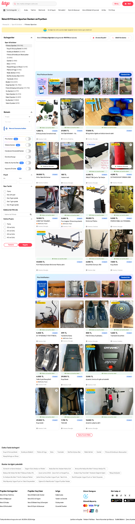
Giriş (116, 4)
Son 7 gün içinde (12, 201)
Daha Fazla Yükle (84, 435)
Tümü (9, 191)
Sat (129, 4)
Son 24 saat (11, 195)
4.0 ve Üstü (11, 234)
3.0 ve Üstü (11, 227)
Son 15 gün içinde (13, 205)
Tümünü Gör (125, 74)
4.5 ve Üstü (11, 237)
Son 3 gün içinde (12, 198)
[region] (84, 86)
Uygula (25, 245)
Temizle (11, 245)
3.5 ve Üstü (11, 231)
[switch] (28, 138)
